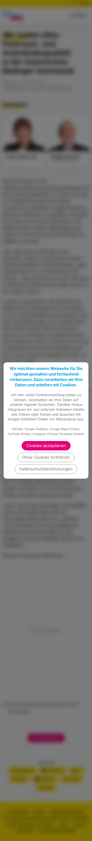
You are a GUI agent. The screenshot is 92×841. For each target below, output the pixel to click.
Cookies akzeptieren (46, 445)
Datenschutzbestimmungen (46, 469)
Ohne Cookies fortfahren (46, 457)
